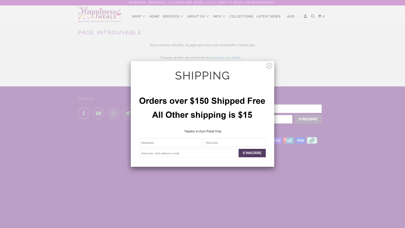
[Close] (269, 64)
